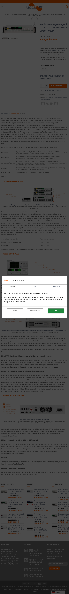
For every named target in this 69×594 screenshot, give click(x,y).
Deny (15, 311)
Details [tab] (34, 286)
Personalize (35, 311)
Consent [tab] (13, 286)
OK (56, 311)
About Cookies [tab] (56, 286)
